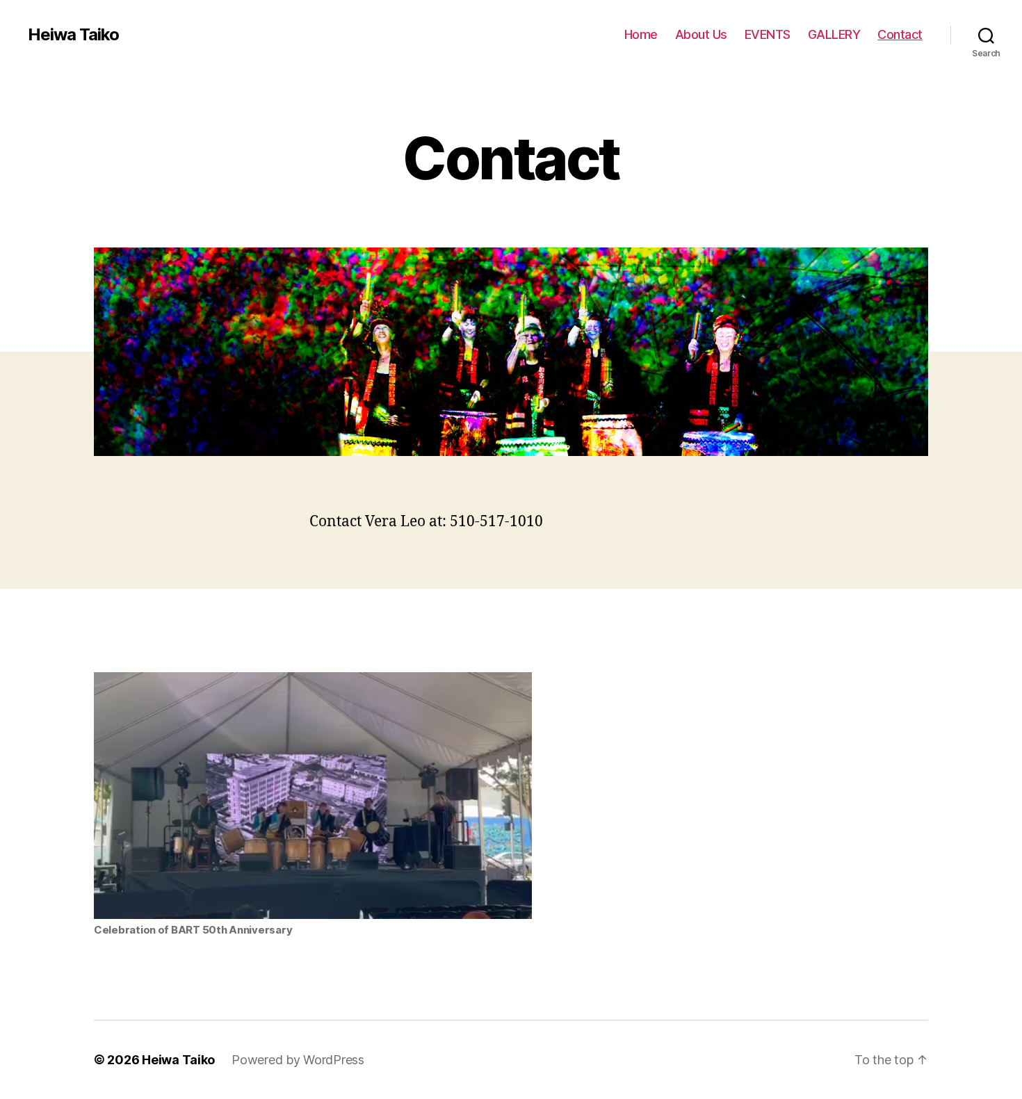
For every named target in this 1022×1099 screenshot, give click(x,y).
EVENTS (767, 34)
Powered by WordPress (298, 1059)
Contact (900, 34)
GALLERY (834, 34)
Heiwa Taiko (73, 34)
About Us (701, 34)
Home (641, 34)
